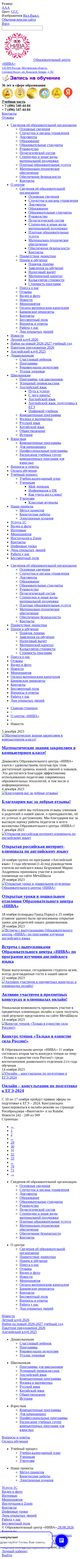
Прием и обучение (34, 260)
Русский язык (30, 423)
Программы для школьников (41, 379)
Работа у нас (29, 327)
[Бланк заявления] (32, 81)
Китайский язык (32, 427)
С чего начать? (39, 395)
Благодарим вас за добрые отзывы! (36, 801)
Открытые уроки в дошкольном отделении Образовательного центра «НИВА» (37, 901)
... (12, 1138)
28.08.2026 (65, 1527)
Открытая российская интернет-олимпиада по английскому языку (35, 849)
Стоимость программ (44, 284)
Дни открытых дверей (36, 331)
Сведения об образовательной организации (44, 125)
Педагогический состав (37, 153)
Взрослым (18, 439)
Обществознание (32, 431)
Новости (26, 300)
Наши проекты (22, 506)
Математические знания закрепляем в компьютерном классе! (39, 750)
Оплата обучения (24, 470)
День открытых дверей (28, 550)
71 (12, 1170)
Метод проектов (32, 510)
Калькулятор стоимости (46, 280)
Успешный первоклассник (40, 383)
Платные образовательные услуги (45, 165)
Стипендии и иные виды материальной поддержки (39, 159)
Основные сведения (35, 129)
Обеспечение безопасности (40, 177)
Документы (28, 137)
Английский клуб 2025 (28, 351)
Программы (29, 363)
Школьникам (20, 375)
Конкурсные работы (35, 514)
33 (12, 1158)
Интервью (18, 530)
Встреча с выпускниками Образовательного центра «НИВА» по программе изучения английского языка (39, 954)
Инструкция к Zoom (26, 538)
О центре (18, 184)
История (26, 435)
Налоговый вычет (42, 272)
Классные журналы (43, 502)
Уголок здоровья (32, 371)
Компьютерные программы (40, 415)
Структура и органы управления (44, 133)
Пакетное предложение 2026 (32, 347)
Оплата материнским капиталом (44, 308)
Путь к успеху (39, 391)
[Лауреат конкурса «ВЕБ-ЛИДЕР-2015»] (20, 98)
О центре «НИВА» (25, 716)
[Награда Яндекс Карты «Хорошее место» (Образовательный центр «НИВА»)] (68, 98)
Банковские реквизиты (37, 312)
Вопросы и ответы (34, 323)
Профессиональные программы (44, 451)
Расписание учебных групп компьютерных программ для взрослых (42, 459)
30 (12, 1146)
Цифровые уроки (24, 546)
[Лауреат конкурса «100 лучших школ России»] (7, 98)
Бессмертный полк (34, 320)
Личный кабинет (15, 1551)
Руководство (29, 149)
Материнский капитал (45, 276)
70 (12, 1166)
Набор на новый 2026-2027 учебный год (41, 343)
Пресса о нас (29, 288)
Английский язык (33, 387)
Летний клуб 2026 (24, 339)
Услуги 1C (18, 522)
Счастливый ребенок (36, 359)
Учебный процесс (24, 474)
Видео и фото (30, 296)
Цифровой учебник (43, 411)
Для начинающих (33, 447)
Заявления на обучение (45, 268)
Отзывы (8, 117)
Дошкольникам (22, 355)
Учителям (27, 498)
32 (12, 1154)
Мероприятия (30, 304)
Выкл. (34, 15)
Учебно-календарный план (40, 478)
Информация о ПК (42, 490)
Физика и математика (36, 419)
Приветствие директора (38, 256)
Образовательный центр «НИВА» (36, 65)
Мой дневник (38, 486)
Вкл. (26, 15)
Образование (29, 141)
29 (12, 1142)
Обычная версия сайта (19, 19)
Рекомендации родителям (39, 367)
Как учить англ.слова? (45, 494)
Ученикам (27, 482)
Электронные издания (36, 518)
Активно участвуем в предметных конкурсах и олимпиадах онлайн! (34, 997)
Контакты (9, 113)
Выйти (7, 1555)
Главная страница (24, 708)
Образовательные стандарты (41, 145)
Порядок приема (41, 264)
